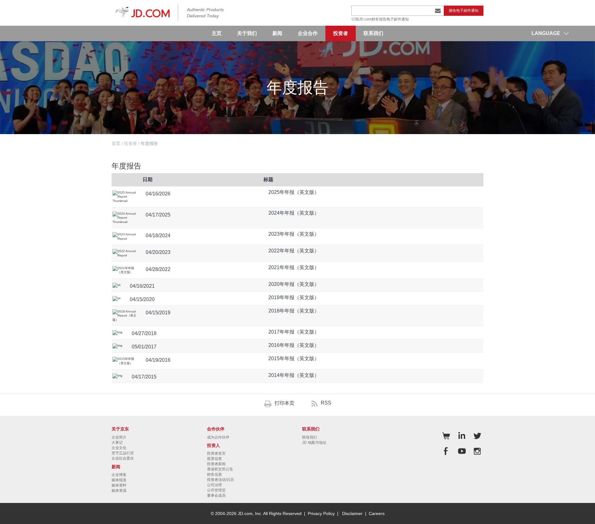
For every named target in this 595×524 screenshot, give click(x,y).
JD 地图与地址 (314, 442)
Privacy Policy (321, 513)
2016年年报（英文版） (293, 345)
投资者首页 (216, 453)
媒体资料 (119, 485)
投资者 (130, 143)
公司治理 (214, 485)
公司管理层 (216, 490)
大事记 (117, 442)
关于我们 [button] (247, 33)
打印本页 (284, 403)
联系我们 (373, 33)
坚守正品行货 (123, 453)
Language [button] (545, 33)
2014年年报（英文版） (293, 375)
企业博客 (119, 475)
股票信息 (214, 458)
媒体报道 (119, 480)
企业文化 (119, 448)
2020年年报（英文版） (293, 284)
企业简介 (119, 437)
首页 (116, 143)
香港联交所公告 (220, 469)
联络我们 (309, 437)
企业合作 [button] (308, 33)
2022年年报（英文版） (293, 250)
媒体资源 (119, 490)
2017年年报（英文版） (293, 331)
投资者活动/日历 (220, 480)
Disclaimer (352, 513)
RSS (326, 402)
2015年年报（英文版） (293, 358)
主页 (217, 33)
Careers (377, 513)
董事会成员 (216, 495)
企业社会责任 (123, 458)
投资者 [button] (340, 33)
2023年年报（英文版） (293, 234)
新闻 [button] (277, 33)
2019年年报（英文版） (293, 297)
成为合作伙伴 (218, 437)
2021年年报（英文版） (293, 267)
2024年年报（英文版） (293, 213)
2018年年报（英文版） (293, 310)
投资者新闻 (216, 464)
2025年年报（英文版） (293, 192)
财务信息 (214, 474)
